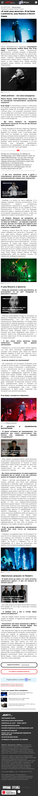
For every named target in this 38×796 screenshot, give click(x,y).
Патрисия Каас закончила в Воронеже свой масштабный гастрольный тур (20, 693)
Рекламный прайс (8, 718)
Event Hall (4, 43)
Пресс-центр (21, 723)
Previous (3, 408)
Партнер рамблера (26, 787)
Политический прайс (9, 737)
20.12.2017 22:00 (5, 7)
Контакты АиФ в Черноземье (12, 720)
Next (34, 408)
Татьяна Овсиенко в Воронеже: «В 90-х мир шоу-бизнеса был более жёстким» (21, 704)
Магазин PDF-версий (9, 730)
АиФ (3, 423)
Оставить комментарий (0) (19, 671)
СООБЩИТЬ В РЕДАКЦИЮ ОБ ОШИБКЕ (14, 739)
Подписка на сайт (8, 723)
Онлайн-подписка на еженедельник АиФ (17, 728)
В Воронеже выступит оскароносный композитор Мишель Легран (18, 699)
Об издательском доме (10, 725)
